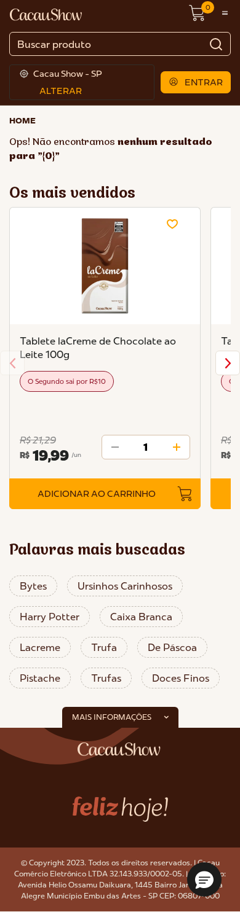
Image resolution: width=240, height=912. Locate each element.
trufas (106, 678)
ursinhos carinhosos (125, 586)
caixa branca (141, 616)
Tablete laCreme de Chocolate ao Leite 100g (98, 348)
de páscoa (172, 647)
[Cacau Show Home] (47, 13)
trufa (104, 647)
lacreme (40, 647)
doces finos (180, 678)
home (22, 120)
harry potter (49, 616)
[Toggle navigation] (225, 13)
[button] (196, 82)
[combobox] (120, 44)
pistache (40, 678)
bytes (33, 586)
